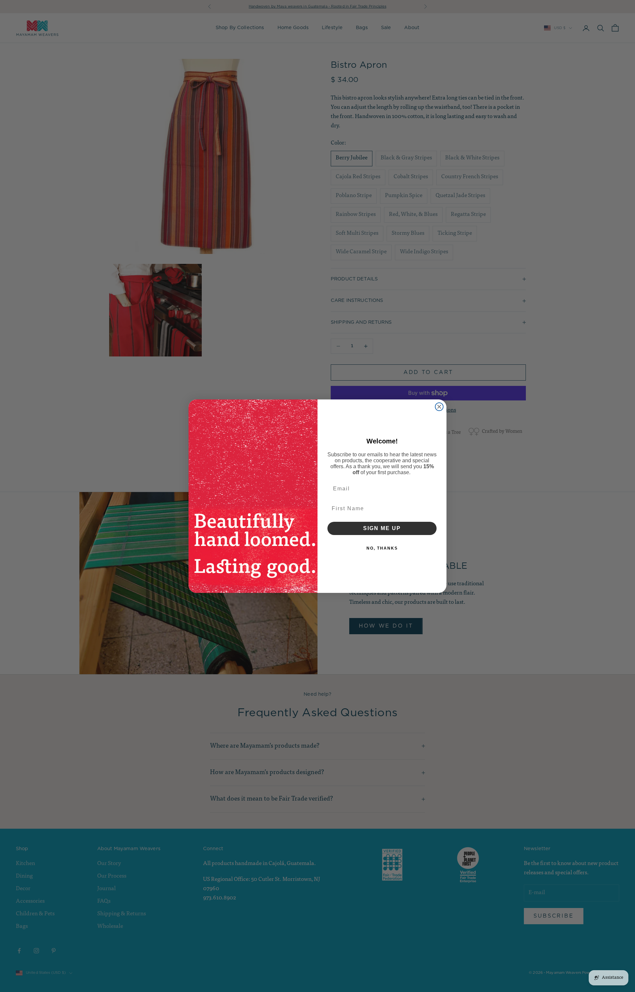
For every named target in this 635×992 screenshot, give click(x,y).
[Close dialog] (439, 407)
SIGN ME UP (382, 528)
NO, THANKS (382, 548)
